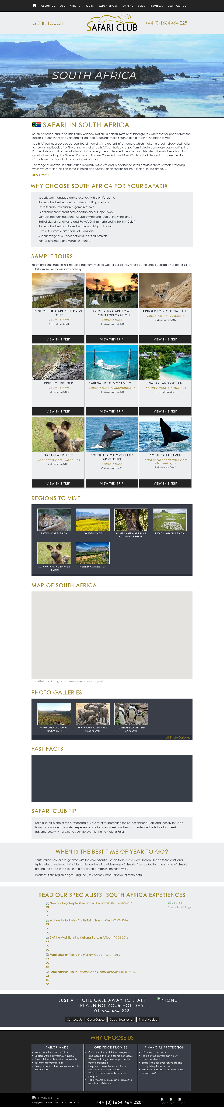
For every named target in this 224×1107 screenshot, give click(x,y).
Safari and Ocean (166, 383)
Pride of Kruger (58, 383)
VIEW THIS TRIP (58, 339)
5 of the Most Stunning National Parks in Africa (80, 937)
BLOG (142, 6)
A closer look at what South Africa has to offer (80, 920)
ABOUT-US (48, 6)
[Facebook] (164, 1101)
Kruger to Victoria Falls (166, 311)
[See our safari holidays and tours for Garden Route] (93, 520)
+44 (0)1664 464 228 (166, 22)
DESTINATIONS (70, 6)
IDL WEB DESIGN (72, 1102)
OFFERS (127, 6)
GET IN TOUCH (47, 23)
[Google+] (182, 1101)
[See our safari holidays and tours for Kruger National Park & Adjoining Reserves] (131, 520)
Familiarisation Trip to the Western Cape (76, 954)
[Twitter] (173, 1101)
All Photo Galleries (178, 738)
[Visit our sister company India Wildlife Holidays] (46, 1098)
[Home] (34, 5)
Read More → (42, 175)
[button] (135, 629)
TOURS (89, 6)
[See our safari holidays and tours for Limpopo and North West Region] (54, 553)
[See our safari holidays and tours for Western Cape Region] (93, 553)
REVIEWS (156, 6)
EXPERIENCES (108, 6)
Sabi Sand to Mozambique (112, 383)
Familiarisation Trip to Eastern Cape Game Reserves (84, 972)
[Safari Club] (112, 29)
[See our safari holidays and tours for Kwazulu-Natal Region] (170, 520)
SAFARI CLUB (57, 1102)
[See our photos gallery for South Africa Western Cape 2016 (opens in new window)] (131, 714)
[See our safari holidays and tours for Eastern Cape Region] (54, 520)
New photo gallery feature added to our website (82, 903)
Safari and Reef (58, 455)
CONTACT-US (177, 6)
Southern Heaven (165, 455)
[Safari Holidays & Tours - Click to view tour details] (58, 290)
